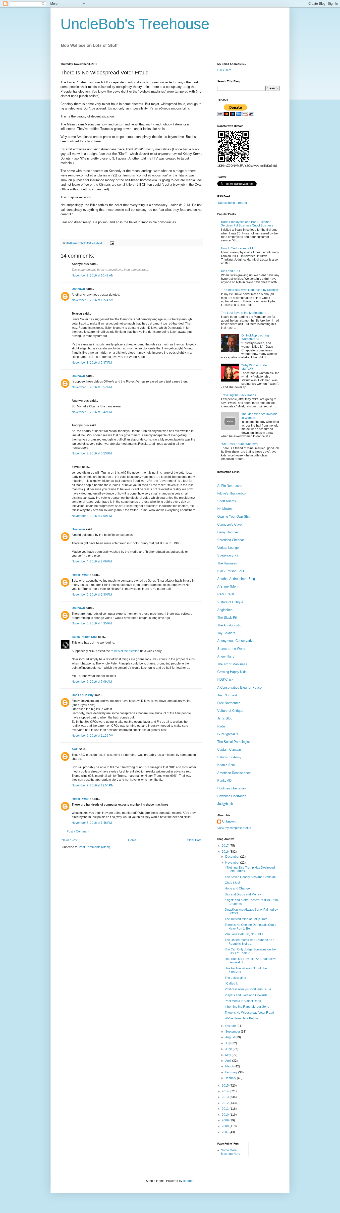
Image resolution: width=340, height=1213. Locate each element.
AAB (75, 749)
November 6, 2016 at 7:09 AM (92, 681)
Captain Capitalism (230, 749)
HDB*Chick (225, 679)
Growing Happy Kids (232, 672)
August (230, 1037)
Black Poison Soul (84, 637)
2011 (225, 1108)
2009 (225, 1120)
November (232, 862)
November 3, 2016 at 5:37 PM (92, 362)
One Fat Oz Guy (83, 695)
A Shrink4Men (227, 586)
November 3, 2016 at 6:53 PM (92, 453)
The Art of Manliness (232, 664)
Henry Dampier (228, 532)
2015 (225, 1085)
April (228, 1060)
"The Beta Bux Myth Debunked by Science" (250, 290)
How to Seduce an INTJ (237, 248)
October (231, 1026)
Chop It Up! (232, 882)
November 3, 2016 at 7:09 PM (92, 516)
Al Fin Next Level (229, 486)
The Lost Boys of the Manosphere (243, 313)
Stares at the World (231, 649)
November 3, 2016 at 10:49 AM (92, 275)
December (232, 856)
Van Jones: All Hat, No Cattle (244, 934)
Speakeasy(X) (227, 555)
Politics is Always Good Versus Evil (248, 989)
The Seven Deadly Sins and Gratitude (250, 877)
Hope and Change (237, 888)
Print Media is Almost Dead (243, 1001)
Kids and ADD (230, 271)
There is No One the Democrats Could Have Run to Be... (250, 926)
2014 (225, 1091)
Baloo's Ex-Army (229, 757)
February (231, 1072)
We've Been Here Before (241, 1018)
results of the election (125, 651)
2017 (225, 845)
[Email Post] (111, 242)
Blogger (188, 1181)
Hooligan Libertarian (231, 788)
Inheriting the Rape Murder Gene (247, 1006)
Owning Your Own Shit (233, 516)
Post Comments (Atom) (94, 847)
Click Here (224, 70)
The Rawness (227, 563)
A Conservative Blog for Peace (239, 687)
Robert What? (81, 575)
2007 (225, 1132)
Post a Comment (78, 831)
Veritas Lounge (228, 548)
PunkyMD (224, 780)
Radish (222, 726)
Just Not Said (227, 695)
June (229, 1049)
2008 (225, 1126)
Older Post (194, 840)
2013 (225, 1097)
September (233, 1031)
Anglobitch (224, 610)
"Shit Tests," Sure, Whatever (239, 444)
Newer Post (69, 840)
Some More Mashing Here (230, 1152)
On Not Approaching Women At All (255, 337)
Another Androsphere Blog (236, 579)
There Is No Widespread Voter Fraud (249, 1012)
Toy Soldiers (226, 633)
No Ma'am (224, 509)
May (228, 1055)
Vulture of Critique (230, 602)
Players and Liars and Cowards (246, 995)
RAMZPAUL (226, 594)
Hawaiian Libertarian (231, 796)
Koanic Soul (226, 765)
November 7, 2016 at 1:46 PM (92, 823)
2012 (225, 1103)
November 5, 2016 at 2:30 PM (92, 594)
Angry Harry (225, 656)
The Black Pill (227, 617)
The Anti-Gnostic (229, 625)
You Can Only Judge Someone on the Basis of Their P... (250, 951)
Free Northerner (228, 703)
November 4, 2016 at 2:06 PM (92, 561)
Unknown (78, 289)
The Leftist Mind (235, 978)
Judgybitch (225, 804)
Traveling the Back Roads (238, 395)
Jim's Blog (224, 718)
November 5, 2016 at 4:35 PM (92, 623)
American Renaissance (234, 773)
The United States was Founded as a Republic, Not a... (250, 941)
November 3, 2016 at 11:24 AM (92, 300)
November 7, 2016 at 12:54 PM (92, 785)
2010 (225, 1114)
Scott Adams (226, 501)
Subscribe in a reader (232, 203)
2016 (225, 851)
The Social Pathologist (233, 742)
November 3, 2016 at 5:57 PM (92, 387)
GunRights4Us (227, 734)
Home (132, 840)
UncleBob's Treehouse (134, 24)
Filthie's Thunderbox (231, 493)
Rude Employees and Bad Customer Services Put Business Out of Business (247, 223)
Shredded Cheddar (230, 540)
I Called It (231, 983)
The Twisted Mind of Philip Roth (246, 919)
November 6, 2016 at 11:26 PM (92, 735)
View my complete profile (234, 828)
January (231, 1078)
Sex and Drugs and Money (243, 894)
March (229, 1066)
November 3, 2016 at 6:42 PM (92, 412)
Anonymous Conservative (235, 641)
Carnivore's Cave (229, 524)
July (228, 1043)
